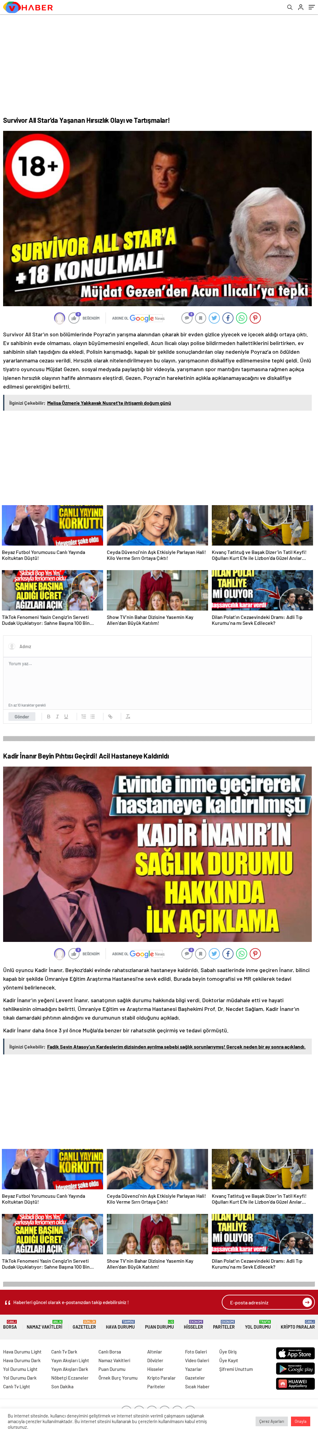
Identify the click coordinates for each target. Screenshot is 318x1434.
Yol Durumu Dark (20, 1378)
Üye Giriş (228, 1351)
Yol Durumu (258, 1325)
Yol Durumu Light (20, 1369)
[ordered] (84, 716)
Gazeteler (84, 1325)
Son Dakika (62, 1386)
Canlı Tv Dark (64, 1351)
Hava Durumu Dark (22, 1360)
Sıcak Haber (197, 1386)
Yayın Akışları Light (70, 1360)
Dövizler (155, 1360)
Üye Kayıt (228, 1360)
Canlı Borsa (109, 1351)
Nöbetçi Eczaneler (70, 1378)
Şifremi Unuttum (236, 1369)
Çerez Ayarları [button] (271, 1421)
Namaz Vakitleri (44, 1325)
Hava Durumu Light (22, 1351)
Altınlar (154, 1351)
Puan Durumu (159, 1325)
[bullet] (92, 716)
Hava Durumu (120, 1325)
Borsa (10, 1325)
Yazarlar (193, 1369)
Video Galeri (197, 1360)
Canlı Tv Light (16, 1386)
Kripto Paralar (298, 1325)
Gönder (22, 716)
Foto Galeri (196, 1351)
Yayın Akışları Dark (69, 1369)
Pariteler (224, 1325)
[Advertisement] (159, 60)
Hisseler (193, 1325)
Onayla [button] (301, 1421)
